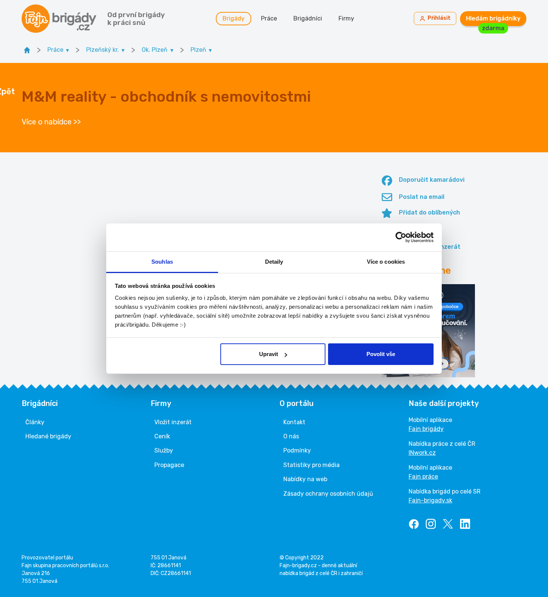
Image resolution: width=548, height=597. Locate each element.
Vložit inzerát (173, 422)
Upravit (268, 354)
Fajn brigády (426, 428)
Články (34, 422)
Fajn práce (423, 476)
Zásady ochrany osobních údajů (328, 493)
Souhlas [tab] (162, 261)
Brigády (234, 18)
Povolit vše (380, 354)
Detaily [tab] (274, 261)
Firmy (346, 18)
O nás (291, 436)
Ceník (162, 436)
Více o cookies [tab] (386, 261)
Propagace (169, 465)
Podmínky (297, 450)
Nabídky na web (305, 479)
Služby (163, 450)
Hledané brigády (48, 436)
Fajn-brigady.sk (430, 500)
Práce (269, 18)
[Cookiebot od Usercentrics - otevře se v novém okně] (401, 237)
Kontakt (294, 422)
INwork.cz (422, 452)
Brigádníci (307, 18)
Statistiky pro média (311, 465)
